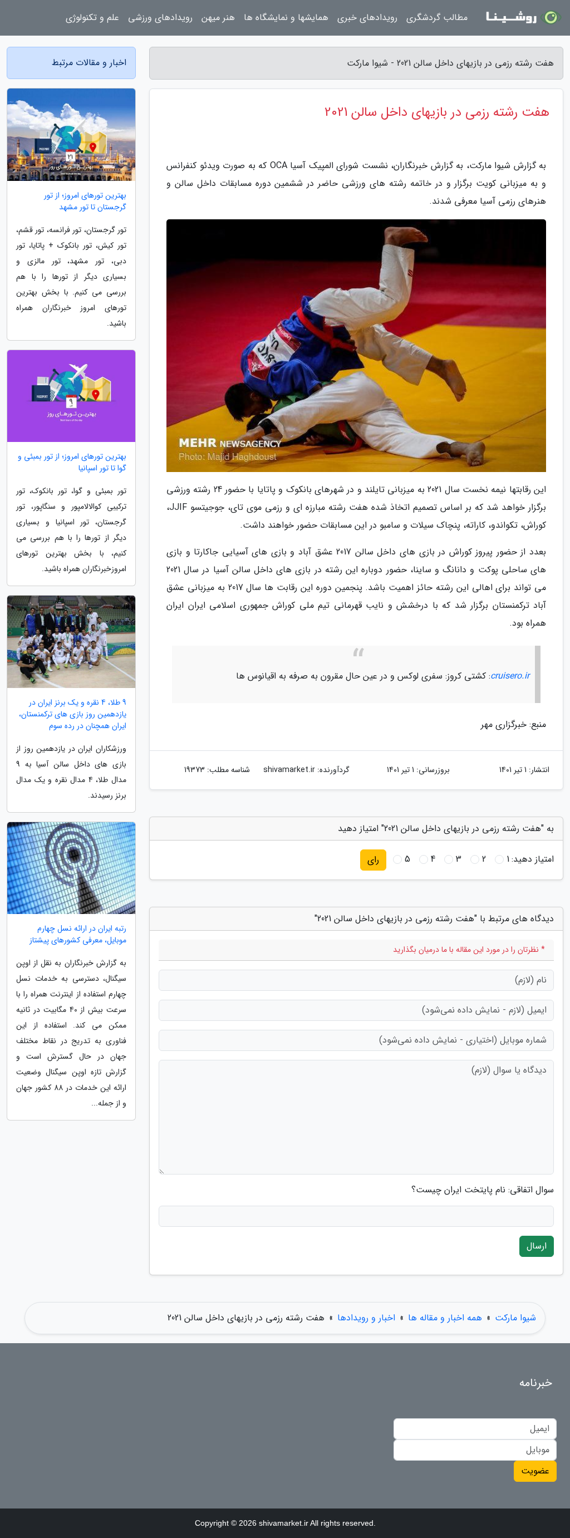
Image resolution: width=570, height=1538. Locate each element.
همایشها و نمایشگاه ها (286, 17)
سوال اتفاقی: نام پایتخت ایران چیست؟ (482, 1190)
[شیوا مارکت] (522, 17)
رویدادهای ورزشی (160, 17)
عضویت (535, 1471)
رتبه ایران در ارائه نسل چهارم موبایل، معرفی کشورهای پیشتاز (78, 934)
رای (373, 860)
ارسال (537, 1246)
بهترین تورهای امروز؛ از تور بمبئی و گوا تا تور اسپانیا (72, 462)
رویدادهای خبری (367, 17)
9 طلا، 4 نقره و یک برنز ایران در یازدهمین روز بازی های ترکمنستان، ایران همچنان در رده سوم (72, 714)
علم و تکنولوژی (92, 17)
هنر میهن (218, 17)
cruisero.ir (509, 676)
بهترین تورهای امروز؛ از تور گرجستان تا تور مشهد (85, 201)
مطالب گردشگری (437, 17)
